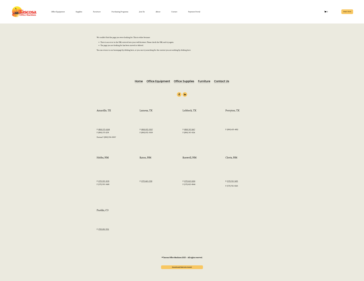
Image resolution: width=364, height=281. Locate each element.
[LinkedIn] (185, 94)
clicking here (129, 50)
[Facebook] (179, 94)
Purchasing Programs (120, 12)
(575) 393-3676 (103, 181)
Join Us (142, 12)
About (158, 12)
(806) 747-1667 (189, 129)
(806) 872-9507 (147, 129)
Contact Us (221, 81)
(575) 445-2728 (146, 181)
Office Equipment (58, 12)
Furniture (97, 12)
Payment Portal (194, 12)
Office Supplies (184, 81)
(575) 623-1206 (189, 181)
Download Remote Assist (182, 267)
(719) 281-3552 (103, 229)
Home (139, 81)
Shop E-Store (347, 11)
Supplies (79, 12)
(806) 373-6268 (104, 129)
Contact (174, 12)
